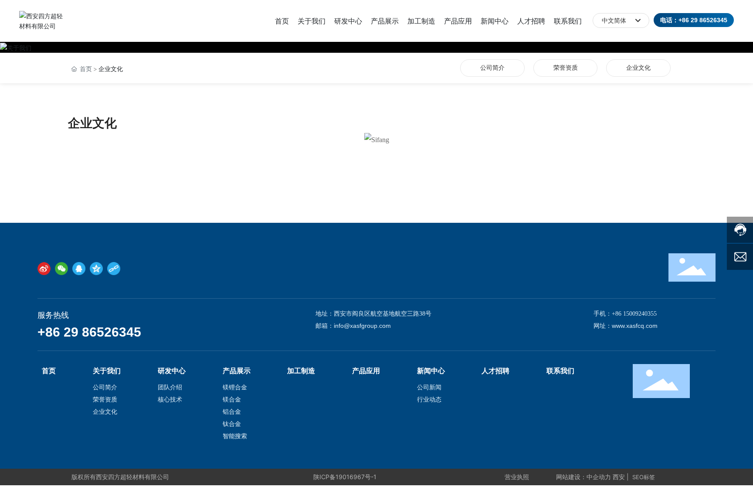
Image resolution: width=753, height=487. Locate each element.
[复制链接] (113, 268)
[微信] (61, 268)
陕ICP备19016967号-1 (344, 476)
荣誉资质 (565, 68)
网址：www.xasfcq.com (626, 325)
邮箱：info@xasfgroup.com (353, 325)
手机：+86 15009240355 (625, 313)
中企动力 (599, 476)
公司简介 (492, 68)
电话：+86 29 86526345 (693, 20)
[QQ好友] (78, 268)
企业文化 (638, 68)
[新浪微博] (44, 268)
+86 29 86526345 (89, 332)
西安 (619, 476)
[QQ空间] (96, 268)
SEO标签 (643, 476)
